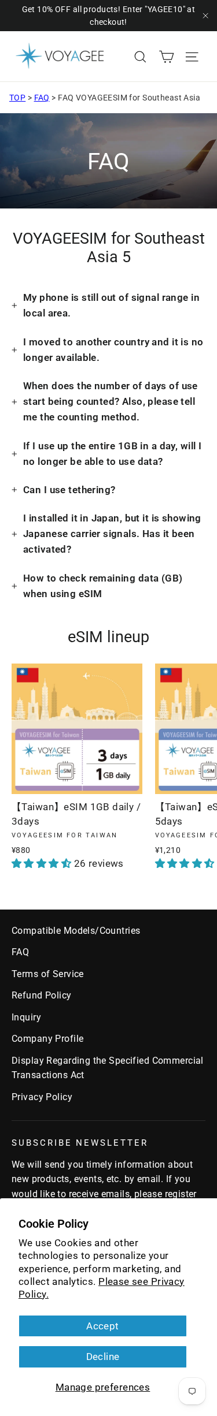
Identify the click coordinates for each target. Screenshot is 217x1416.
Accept (102, 1326)
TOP (17, 97)
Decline (103, 1356)
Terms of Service (48, 973)
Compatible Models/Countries (76, 930)
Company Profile (47, 1038)
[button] (43, 863)
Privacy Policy (42, 1096)
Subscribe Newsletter (80, 1143)
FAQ (42, 97)
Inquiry (26, 1017)
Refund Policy (42, 995)
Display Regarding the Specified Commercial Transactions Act (108, 1067)
